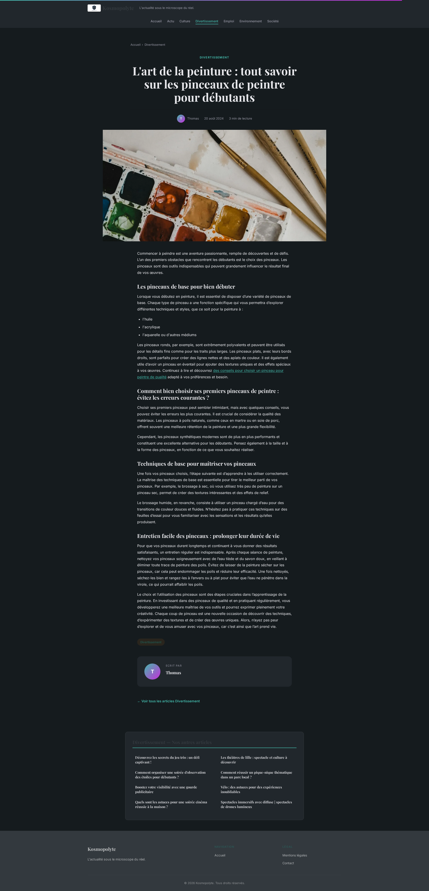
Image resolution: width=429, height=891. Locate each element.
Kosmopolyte (118, 7)
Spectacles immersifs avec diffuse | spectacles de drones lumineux (256, 804)
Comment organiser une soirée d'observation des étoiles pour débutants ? (170, 774)
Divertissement (207, 21)
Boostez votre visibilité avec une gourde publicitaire (166, 789)
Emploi (229, 21)
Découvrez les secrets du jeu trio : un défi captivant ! (167, 759)
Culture (184, 21)
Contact (288, 863)
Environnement (251, 21)
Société (273, 21)
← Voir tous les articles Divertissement (168, 701)
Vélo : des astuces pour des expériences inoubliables (251, 789)
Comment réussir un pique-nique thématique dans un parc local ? (256, 774)
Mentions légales (294, 855)
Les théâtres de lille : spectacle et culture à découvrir (254, 759)
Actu (170, 21)
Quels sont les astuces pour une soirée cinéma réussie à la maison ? (171, 804)
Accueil (156, 21)
